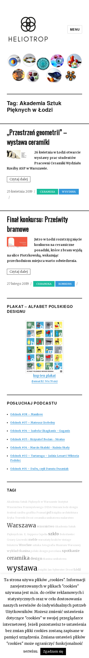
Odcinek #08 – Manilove (26, 414)
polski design (39, 551)
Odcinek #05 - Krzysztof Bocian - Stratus (37, 439)
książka (56, 512)
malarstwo (67, 517)
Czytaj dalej (19, 179)
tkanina (24, 551)
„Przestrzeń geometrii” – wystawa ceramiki (37, 137)
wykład (12, 551)
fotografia (48, 545)
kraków (56, 539)
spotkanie (71, 551)
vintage (66, 539)
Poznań (41, 512)
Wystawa (69, 191)
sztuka (37, 545)
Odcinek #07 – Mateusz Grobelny (32, 422)
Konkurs (65, 284)
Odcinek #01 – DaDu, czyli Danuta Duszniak (39, 468)
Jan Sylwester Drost (60, 569)
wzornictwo (45, 526)
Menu (75, 29)
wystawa (22, 568)
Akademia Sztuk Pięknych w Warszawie (32, 501)
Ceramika (47, 191)
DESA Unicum (53, 507)
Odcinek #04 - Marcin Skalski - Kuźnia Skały (40, 447)
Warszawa (21, 525)
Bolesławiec (67, 534)
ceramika (18, 558)
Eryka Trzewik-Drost (20, 517)
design (36, 558)
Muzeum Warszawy (68, 545)
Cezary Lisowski (17, 539)
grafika (31, 512)
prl (49, 512)
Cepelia (42, 534)
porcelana (55, 551)
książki (42, 569)
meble (32, 539)
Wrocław (25, 545)
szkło (53, 533)
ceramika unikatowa (47, 517)
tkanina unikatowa (54, 558)
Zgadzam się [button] (53, 652)
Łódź (77, 569)
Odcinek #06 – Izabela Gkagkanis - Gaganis (40, 430)
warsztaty (44, 539)
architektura (70, 512)
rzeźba (21, 512)
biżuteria (12, 545)
